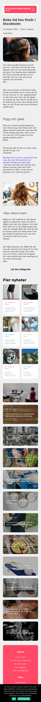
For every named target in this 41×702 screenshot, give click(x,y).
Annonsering (20, 683)
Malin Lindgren (27, 29)
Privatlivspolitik (24, 699)
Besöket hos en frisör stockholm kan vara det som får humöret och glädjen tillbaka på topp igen (20, 160)
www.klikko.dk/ (23, 671)
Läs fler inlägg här (20, 269)
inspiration (7, 33)
